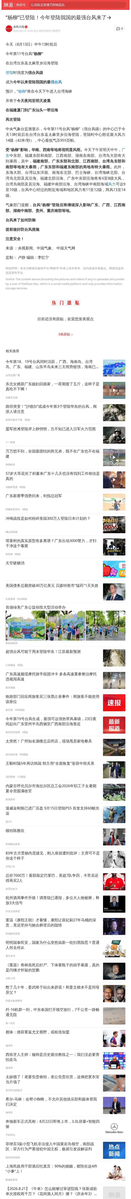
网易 (8, 5)
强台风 (56, 81)
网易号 (21, 5)
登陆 (9, 72)
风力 (112, 183)
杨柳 (22, 91)
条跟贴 (65, 334)
